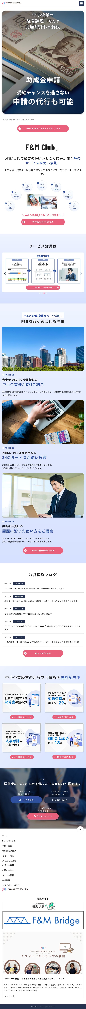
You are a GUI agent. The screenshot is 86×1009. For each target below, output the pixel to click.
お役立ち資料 (8, 865)
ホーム (5, 835)
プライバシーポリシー (12, 885)
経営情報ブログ (9, 850)
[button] (2, 62)
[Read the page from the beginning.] (80, 829)
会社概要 (6, 880)
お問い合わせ (61, 800)
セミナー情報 (8, 855)
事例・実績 (7, 845)
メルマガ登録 (28, 799)
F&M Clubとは (9, 840)
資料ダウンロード (44, 816)
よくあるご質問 (9, 860)
